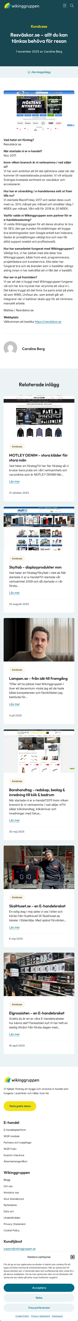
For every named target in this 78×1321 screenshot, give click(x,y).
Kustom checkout (14, 1155)
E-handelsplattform (15, 1129)
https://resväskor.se (48, 321)
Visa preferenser (39, 1307)
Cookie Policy (22, 1316)
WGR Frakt (10, 1148)
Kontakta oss (11, 1192)
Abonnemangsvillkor (15, 1161)
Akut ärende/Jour (14, 1198)
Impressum (57, 1316)
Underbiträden (12, 1217)
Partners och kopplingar (18, 1142)
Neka (39, 1297)
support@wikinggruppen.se (20, 1248)
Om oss (8, 1186)
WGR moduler (12, 1136)
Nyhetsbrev (10, 1204)
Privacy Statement (40, 1316)
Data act (9, 1211)
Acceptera (39, 1287)
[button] (72, 1257)
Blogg (7, 1179)
